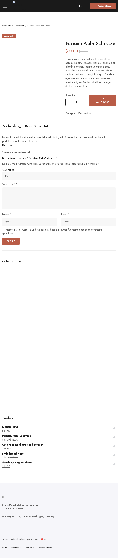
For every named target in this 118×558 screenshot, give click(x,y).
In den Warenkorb (102, 100)
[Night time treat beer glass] (59, 336)
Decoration (19, 25)
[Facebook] (3, 525)
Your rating (8, 170)
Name (6, 214)
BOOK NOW (104, 6)
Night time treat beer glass (16, 406)
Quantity (70, 95)
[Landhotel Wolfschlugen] (19, 6)
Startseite (6, 25)
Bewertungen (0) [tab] (36, 126)
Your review (10, 184)
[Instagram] (13, 525)
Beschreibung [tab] (11, 126)
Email (65, 214)
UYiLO (51, 539)
